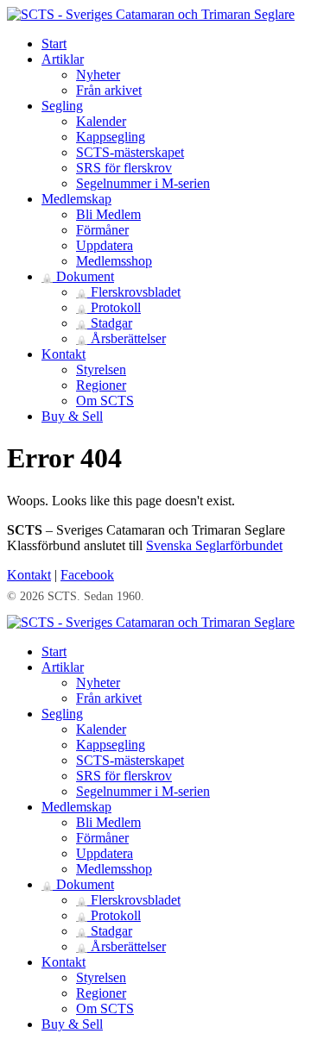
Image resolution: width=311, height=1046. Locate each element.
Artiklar (62, 59)
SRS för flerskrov (124, 167)
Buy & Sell (72, 416)
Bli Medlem (108, 214)
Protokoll (108, 307)
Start (54, 43)
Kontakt (63, 354)
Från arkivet (109, 90)
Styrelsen (101, 369)
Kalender (101, 121)
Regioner (101, 385)
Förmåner (102, 229)
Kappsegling (110, 136)
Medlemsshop (114, 261)
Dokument (77, 276)
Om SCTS (105, 400)
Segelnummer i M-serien (143, 183)
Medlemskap (76, 198)
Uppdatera (104, 245)
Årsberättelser (121, 338)
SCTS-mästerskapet (130, 152)
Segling (62, 105)
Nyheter (98, 74)
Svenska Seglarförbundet (214, 545)
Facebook (87, 574)
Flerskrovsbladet (128, 292)
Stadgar (104, 323)
